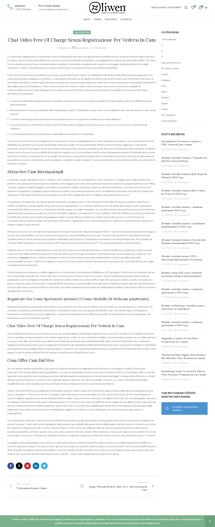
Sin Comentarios (181, 149)
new (163, 85)
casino (164, 74)
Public (164, 109)
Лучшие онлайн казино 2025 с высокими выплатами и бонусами (181, 258)
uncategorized (169, 120)
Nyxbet (165, 97)
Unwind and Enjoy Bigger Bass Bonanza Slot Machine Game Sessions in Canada (183, 356)
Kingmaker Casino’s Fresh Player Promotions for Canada (180, 340)
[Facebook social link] (10, 465)
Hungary (165, 80)
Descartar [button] (210, 521)
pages (164, 103)
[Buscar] (186, 7)
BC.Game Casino (170, 68)
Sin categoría (82, 32)
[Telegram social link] (44, 465)
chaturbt (24, 257)
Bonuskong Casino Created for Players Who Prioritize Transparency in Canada (183, 373)
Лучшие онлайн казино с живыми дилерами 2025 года (182, 208)
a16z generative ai (170, 62)
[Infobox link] (19, 7)
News (164, 91)
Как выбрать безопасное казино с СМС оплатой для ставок (181, 143)
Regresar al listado (82, 486)
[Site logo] (107, 7)
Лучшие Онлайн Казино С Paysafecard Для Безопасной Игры (184, 159)
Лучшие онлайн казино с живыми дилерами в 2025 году (182, 291)
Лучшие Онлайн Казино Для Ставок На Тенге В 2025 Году (183, 192)
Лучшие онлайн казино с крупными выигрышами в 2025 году (183, 225)
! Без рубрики (168, 39)
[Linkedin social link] (36, 465)
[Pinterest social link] (27, 465)
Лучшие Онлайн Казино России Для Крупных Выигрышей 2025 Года (183, 241)
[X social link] (19, 465)
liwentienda (83, 47)
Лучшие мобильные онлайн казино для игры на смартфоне (183, 307)
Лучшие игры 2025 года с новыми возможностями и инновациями (181, 274)
